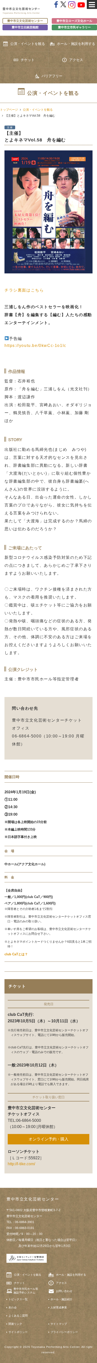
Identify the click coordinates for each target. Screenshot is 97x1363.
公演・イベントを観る (27, 44)
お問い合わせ (64, 1291)
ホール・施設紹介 (61, 1299)
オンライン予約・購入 (48, 1139)
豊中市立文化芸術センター (25, 20)
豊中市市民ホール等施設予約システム (25, 1290)
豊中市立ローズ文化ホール (74, 20)
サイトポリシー (18, 1331)
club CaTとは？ (16, 954)
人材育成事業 (58, 1307)
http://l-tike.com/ (21, 1164)
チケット (28, 60)
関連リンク (15, 1323)
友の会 (12, 1307)
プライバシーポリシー (64, 1331)
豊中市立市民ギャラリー (74, 27)
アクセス (76, 60)
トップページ (9, 109)
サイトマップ (58, 1323)
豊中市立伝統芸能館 (25, 27)
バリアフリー (52, 76)
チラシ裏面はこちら (24, 290)
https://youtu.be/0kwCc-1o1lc (35, 345)
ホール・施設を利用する (76, 44)
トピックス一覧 (18, 1299)
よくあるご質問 (18, 1315)
